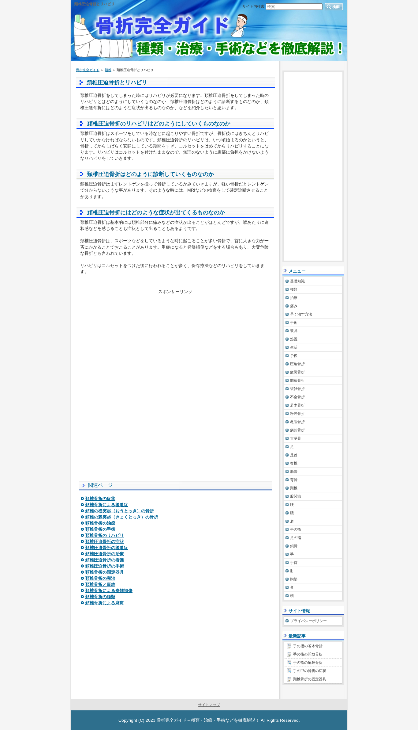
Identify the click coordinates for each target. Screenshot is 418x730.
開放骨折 (297, 380)
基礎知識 (297, 281)
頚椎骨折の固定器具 (104, 572)
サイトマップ (209, 705)
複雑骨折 (297, 389)
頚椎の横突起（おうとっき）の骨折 (119, 510)
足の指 (295, 538)
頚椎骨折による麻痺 (104, 602)
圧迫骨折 (297, 364)
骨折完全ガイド (87, 70)
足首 (293, 455)
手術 (293, 322)
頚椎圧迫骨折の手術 (104, 566)
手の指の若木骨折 (308, 646)
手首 (293, 562)
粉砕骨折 (297, 413)
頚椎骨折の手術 (100, 529)
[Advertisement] (175, 337)
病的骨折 (297, 430)
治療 (293, 298)
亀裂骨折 (297, 422)
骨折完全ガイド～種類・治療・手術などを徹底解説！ (208, 720)
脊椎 (293, 463)
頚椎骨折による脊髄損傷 (108, 590)
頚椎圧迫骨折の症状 (104, 541)
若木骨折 (297, 405)
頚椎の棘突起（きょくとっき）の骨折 (121, 516)
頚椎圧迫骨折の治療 (104, 553)
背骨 (293, 480)
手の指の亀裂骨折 (308, 662)
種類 (293, 289)
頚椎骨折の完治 (100, 578)
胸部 (293, 579)
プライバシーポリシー (308, 621)
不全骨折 (297, 397)
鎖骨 (293, 546)
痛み (293, 306)
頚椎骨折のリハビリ (104, 535)
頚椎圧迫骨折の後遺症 (106, 547)
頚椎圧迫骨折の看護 (104, 559)
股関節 (295, 496)
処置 (293, 339)
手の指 (295, 529)
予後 (293, 356)
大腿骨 (295, 438)
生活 (293, 347)
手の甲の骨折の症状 (309, 671)
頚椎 (108, 70)
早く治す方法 (301, 314)
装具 (293, 331)
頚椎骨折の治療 (100, 523)
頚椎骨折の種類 (100, 596)
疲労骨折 (297, 372)
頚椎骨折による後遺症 (106, 504)
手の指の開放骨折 (308, 654)
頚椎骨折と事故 (100, 584)
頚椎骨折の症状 (100, 498)
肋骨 (293, 471)
